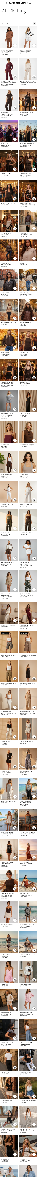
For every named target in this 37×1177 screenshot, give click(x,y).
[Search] (7, 3)
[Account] (30, 3)
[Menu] (2, 3)
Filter (6, 23)
